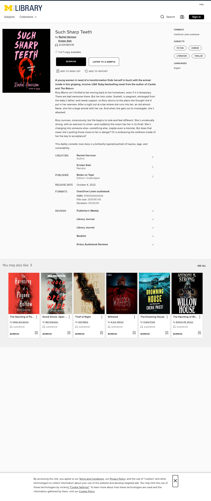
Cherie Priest (149, 322)
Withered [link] (113, 317)
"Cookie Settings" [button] (79, 487)
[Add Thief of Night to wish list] (101, 333)
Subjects (9, 17)
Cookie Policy (87, 491)
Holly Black (83, 322)
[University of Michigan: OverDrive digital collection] (23, 8)
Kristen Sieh (65, 41)
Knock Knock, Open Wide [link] (55, 317)
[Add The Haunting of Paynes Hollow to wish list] (36, 333)
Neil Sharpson (51, 322)
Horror (195, 48)
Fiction (180, 48)
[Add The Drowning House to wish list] (167, 333)
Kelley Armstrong (21, 322)
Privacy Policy (117, 479)
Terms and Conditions (91, 479)
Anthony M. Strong (184, 322)
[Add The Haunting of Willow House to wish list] (199, 333)
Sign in (196, 17)
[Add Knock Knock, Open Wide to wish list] (69, 333)
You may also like (15, 265)
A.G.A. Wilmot (117, 322)
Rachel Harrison (67, 37)
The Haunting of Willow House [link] (185, 317)
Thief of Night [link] (83, 317)
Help (201, 4)
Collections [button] (27, 17)
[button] (167, 17)
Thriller (199, 56)
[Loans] (182, 17)
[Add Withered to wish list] (134, 333)
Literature (182, 56)
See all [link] (201, 265)
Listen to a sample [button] (104, 61)
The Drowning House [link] (152, 317)
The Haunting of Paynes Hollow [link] (22, 317)
